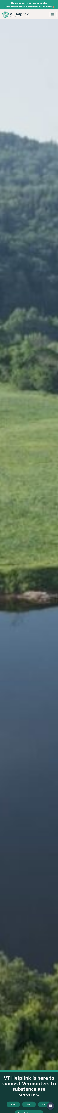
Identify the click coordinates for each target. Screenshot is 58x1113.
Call (13, 1104)
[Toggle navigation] (52, 14)
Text (29, 1104)
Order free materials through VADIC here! (28, 6)
